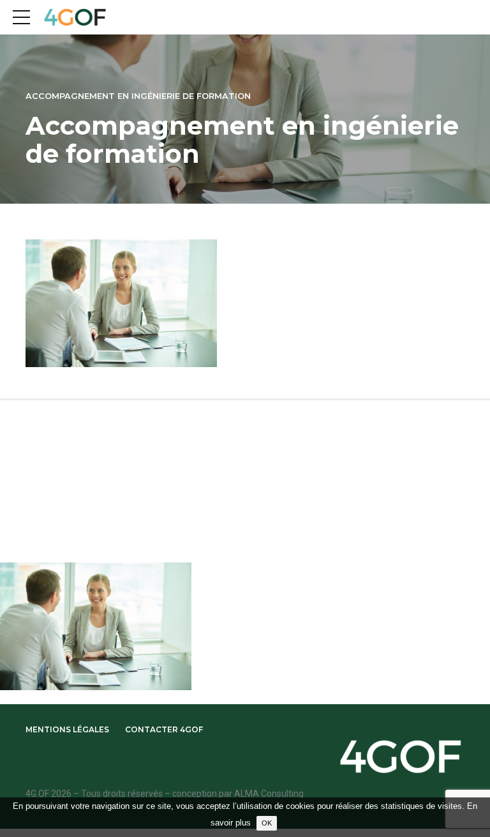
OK (267, 823)
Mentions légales (67, 729)
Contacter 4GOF (164, 729)
